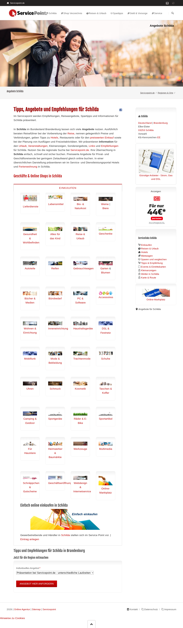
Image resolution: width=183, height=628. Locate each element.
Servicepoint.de (147, 93)
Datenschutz (151, 609)
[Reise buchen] (173, 3)
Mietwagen (147, 255)
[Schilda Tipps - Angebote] (91, 53)
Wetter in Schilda (150, 274)
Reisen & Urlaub (150, 248)
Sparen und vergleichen (154, 259)
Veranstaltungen (38, 145)
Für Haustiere (30, 451)
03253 (141, 130)
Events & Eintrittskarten (153, 266)
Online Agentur (22, 609)
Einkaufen (67, 187)
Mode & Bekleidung (55, 360)
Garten (104, 268)
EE (158, 137)
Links (92, 145)
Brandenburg (161, 123)
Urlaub (23, 145)
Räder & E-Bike (80, 420)
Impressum (170, 609)
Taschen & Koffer (105, 390)
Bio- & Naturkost (80, 206)
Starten (172, 13)
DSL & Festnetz (105, 330)
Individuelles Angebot (28, 568)
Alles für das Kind (55, 236)
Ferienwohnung (28, 166)
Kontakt (134, 609)
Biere (105, 208)
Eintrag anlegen (29, 539)
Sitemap (36, 609)
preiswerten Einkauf (102, 137)
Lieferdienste (30, 206)
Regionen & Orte (165, 93)
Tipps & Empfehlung (152, 263)
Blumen (105, 272)
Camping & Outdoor (30, 420)
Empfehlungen (109, 145)
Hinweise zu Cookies (12, 618)
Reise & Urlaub (80, 236)
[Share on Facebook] (121, 110)
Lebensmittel (55, 204)
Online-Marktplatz (105, 490)
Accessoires (106, 297)
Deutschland (145, 123)
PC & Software (80, 300)
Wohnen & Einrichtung (30, 330)
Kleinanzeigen (148, 270)
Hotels (54, 137)
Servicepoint (49, 609)
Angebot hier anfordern (37, 583)
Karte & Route (148, 277)
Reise (70, 133)
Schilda (65, 535)
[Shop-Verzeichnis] (167, 3)
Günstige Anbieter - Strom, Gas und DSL (156, 177)
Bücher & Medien (30, 300)
